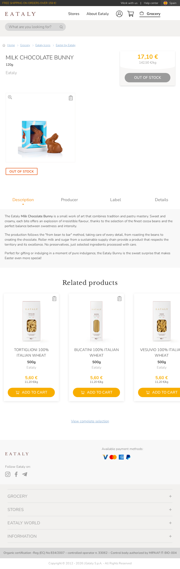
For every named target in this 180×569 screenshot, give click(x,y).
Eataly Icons (42, 45)
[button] (119, 14)
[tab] (23, 199)
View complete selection (90, 421)
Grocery (25, 45)
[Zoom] (10, 97)
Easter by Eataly (65, 45)
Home (11, 45)
